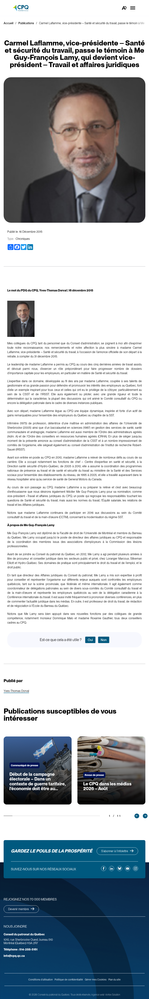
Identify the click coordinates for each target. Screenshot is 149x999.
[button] (136, 816)
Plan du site (114, 979)
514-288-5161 (20, 949)
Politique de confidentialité (69, 979)
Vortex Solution (112, 994)
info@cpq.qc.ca (14, 956)
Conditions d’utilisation (40, 979)
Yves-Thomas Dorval (16, 691)
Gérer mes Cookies (95, 979)
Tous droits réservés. (81, 994)
